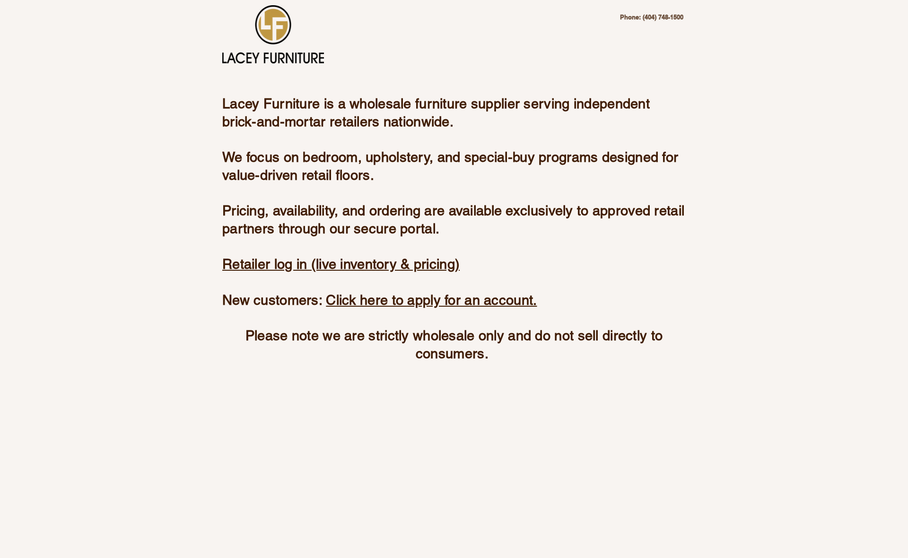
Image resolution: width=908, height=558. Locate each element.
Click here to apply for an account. (431, 300)
